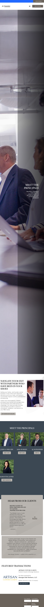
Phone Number (34, 604)
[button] (30, 6)
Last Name (35, 598)
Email (25, 603)
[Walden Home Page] (5, 6)
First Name (27, 598)
